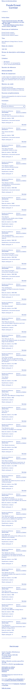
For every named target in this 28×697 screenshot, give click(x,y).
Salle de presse (6, 688)
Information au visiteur (8, 667)
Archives (4, 671)
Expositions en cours (8, 668)
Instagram (16, 683)
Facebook (23, 683)
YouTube (5, 685)
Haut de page (14, 646)
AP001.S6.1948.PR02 (7, 70)
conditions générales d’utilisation (13, 680)
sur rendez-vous (18, 664)
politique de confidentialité (15, 679)
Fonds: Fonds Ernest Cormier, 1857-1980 (12, 20)
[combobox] (13, 106)
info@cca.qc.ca (6, 658)
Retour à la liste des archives (9, 1)
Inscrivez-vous (6, 674)
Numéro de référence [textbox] (8, 106)
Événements (5, 670)
